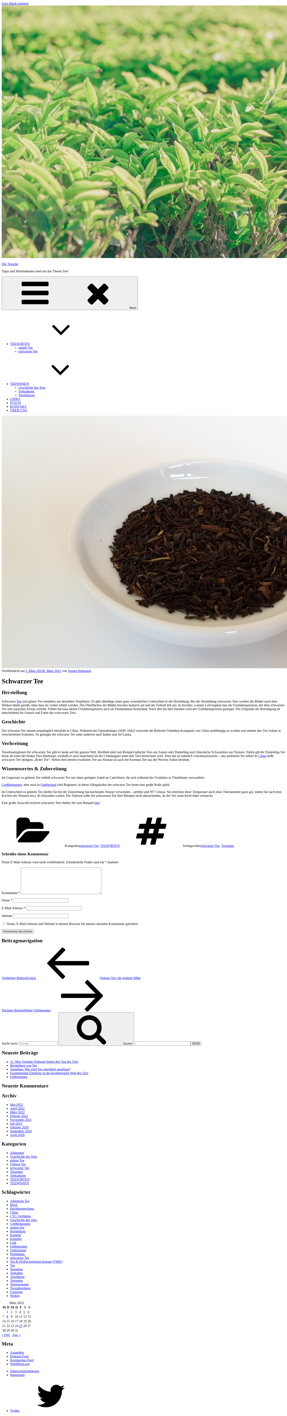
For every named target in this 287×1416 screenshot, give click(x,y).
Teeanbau (16, 1172)
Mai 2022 (16, 1104)
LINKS (15, 399)
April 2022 (17, 1108)
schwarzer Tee (28, 351)
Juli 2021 (16, 1123)
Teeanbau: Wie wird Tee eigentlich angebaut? (40, 1069)
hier (97, 803)
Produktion (17, 1254)
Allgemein (17, 1153)
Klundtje (16, 1239)
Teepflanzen (26, 395)
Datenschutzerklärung (24, 1371)
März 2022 (17, 1112)
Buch (13, 1205)
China (262, 756)
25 (20, 1326)
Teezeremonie (19, 1284)
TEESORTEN (20, 344)
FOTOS (15, 403)
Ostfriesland (49, 785)
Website (7, 916)
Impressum (17, 1375)
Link (13, 1242)
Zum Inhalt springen (15, 3)
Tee (19, 701)
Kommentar (11, 893)
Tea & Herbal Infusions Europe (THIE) (36, 1261)
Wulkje (15, 1296)
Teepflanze (17, 1277)
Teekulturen (26, 391)
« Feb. (6, 1335)
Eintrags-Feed (19, 1356)
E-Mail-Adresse (13, 908)
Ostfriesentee (18, 1077)
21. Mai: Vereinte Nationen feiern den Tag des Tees (44, 1061)
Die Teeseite (10, 264)
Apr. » (16, 1335)
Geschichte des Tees (31, 387)
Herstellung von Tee (23, 1065)
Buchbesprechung (22, 1208)
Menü (132, 307)
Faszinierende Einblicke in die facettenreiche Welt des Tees (49, 1073)
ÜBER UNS (18, 410)
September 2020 (21, 1131)
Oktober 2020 (19, 1127)
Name (7, 900)
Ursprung (16, 1292)
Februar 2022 (19, 1116)
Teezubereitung (20, 1288)
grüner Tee (25, 347)
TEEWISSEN (19, 384)
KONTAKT (18, 406)
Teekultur (16, 1273)
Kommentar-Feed (21, 1360)
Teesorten (227, 846)
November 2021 (21, 1120)
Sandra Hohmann (79, 671)
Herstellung (17, 1231)
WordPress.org (20, 1364)
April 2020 (17, 1135)
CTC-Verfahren (20, 1216)
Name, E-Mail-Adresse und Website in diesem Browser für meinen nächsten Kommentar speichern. (73, 924)
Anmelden (17, 1352)
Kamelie (15, 1235)
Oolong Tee (18, 1164)
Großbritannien (12, 785)
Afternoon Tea (19, 1201)
